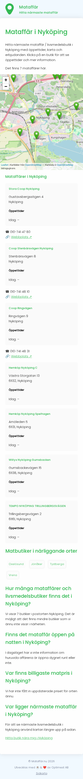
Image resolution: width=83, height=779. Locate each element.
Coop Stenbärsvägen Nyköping (31, 248)
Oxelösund (16, 564)
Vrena (13, 575)
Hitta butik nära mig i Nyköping (29, 738)
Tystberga (57, 564)
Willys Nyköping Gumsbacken (29, 460)
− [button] (5, 86)
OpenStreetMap (33, 164)
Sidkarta (41, 773)
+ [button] (5, 80)
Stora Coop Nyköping (24, 189)
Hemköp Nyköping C (23, 368)
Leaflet (4, 164)
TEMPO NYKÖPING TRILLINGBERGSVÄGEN (37, 506)
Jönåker (36, 564)
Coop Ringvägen (20, 308)
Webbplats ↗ (21, 237)
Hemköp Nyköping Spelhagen (29, 414)
